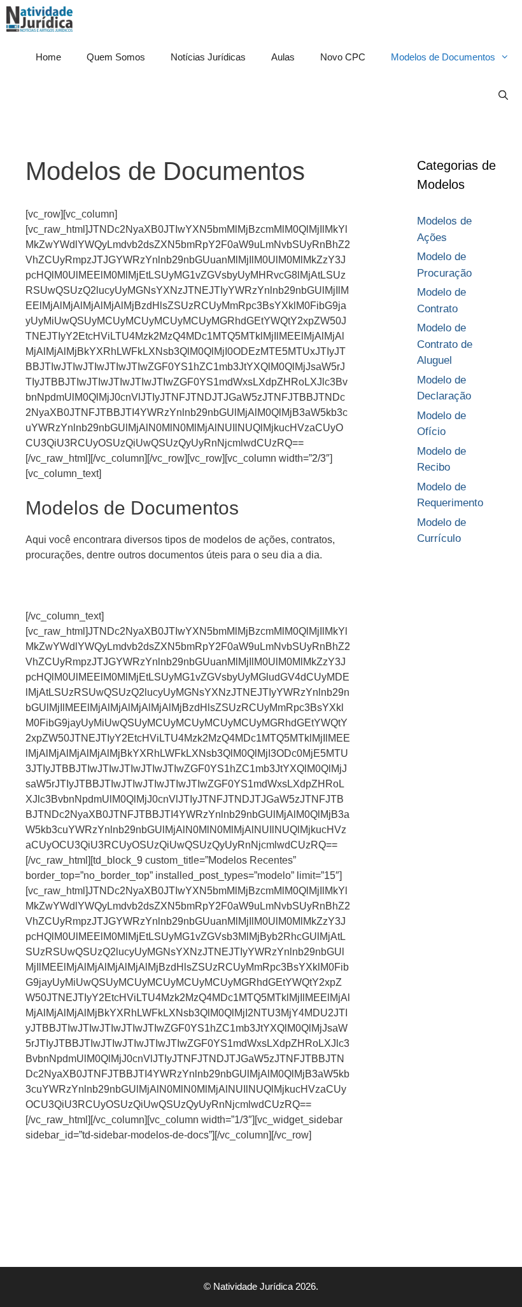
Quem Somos (116, 57)
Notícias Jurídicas (208, 57)
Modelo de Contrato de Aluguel (444, 344)
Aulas (283, 57)
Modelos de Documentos (443, 57)
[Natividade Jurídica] (42, 19)
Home (48, 57)
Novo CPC (342, 57)
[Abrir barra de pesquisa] (503, 95)
